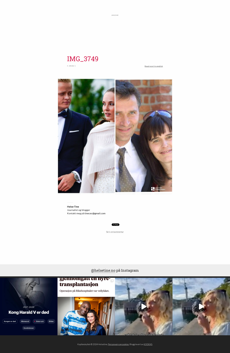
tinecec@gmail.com (94, 213)
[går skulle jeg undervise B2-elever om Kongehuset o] (29, 306)
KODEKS (148, 344)
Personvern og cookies (118, 344)
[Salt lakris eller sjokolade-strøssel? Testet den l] (143, 306)
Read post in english (154, 66)
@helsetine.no (103, 270)
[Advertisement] (115, 33)
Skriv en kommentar (115, 232)
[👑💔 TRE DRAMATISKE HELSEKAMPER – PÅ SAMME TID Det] (86, 306)
